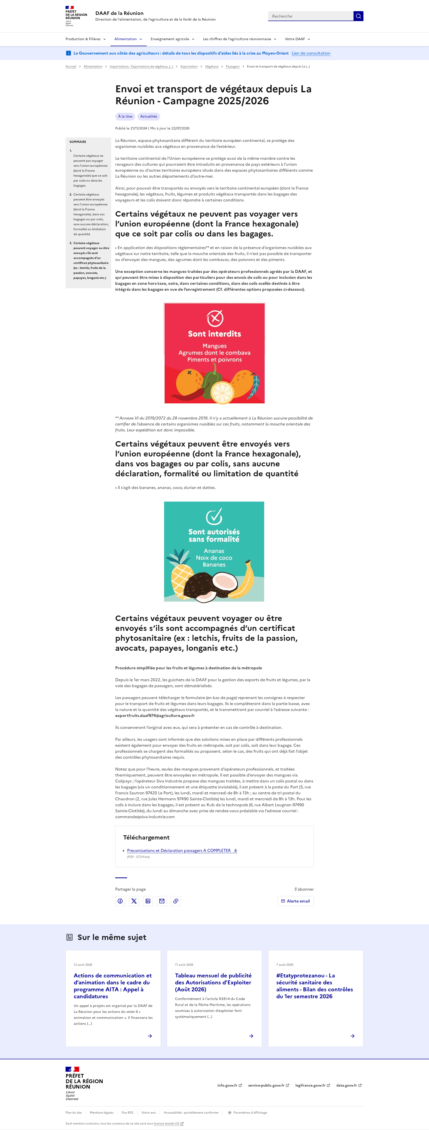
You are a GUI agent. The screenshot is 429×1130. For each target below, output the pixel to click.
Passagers (233, 66)
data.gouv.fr (346, 1085)
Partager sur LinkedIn (148, 901)
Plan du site (74, 1112)
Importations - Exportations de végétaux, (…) (141, 66)
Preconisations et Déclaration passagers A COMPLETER (179, 850)
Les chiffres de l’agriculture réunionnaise (237, 39)
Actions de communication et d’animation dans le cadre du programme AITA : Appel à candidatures (113, 986)
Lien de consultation (311, 53)
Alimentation (125, 39)
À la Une (125, 116)
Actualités (148, 116)
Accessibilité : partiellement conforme (191, 1112)
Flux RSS (127, 1112)
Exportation (189, 66)
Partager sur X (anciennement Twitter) (134, 901)
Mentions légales (101, 1112)
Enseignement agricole (170, 39)
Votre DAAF (295, 39)
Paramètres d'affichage (250, 1112)
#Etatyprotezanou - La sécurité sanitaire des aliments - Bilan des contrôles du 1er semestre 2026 (314, 986)
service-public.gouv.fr (266, 1085)
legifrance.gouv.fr (310, 1085)
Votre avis (149, 1112)
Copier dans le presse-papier (176, 901)
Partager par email (162, 901)
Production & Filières (83, 39)
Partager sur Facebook (120, 901)
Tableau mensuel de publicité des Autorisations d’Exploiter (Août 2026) (213, 982)
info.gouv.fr (227, 1085)
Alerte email (298, 901)
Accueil (71, 66)
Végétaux (211, 66)
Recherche (358, 16)
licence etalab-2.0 (166, 1123)
